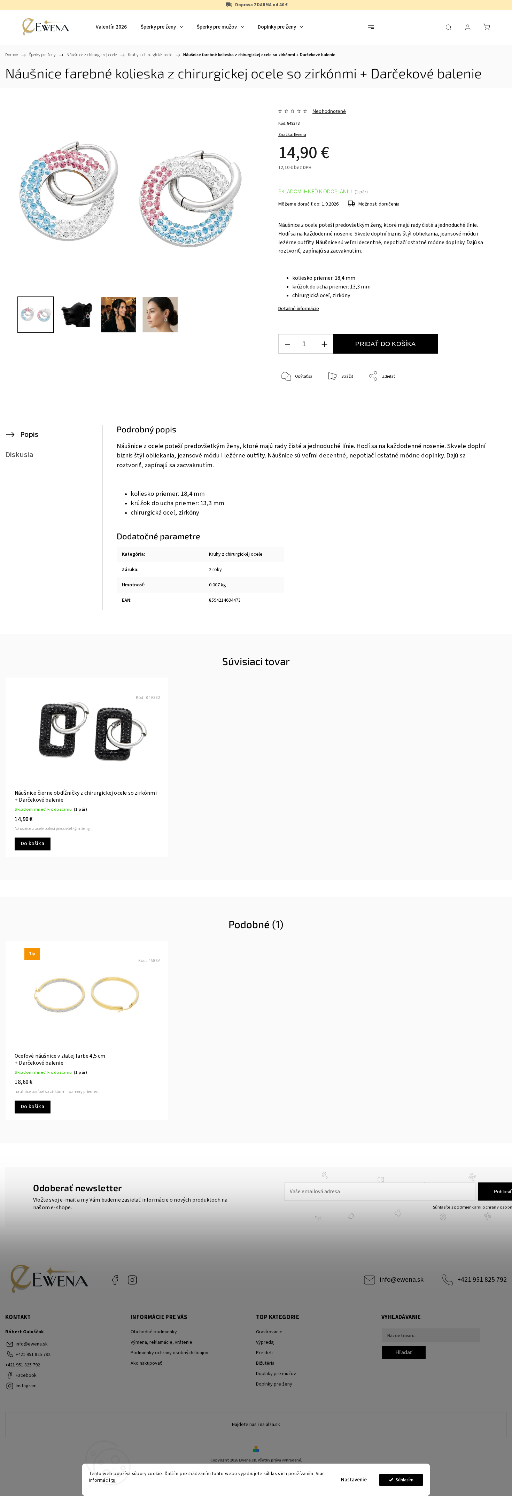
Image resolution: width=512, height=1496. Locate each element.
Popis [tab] (29, 434)
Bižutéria (265, 1363)
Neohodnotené (329, 111)
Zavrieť (472, 399)
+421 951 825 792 (482, 1280)
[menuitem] (111, 27)
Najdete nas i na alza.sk (256, 1424)
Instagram (132, 1280)
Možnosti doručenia (378, 204)
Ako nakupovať (146, 1363)
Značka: (292, 135)
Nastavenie (354, 1479)
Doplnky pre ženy (274, 1384)
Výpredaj (265, 1342)
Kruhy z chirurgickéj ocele (236, 554)
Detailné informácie (298, 308)
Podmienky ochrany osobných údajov (169, 1352)
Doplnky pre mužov (276, 1373)
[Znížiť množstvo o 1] (287, 344)
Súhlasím (404, 1479)
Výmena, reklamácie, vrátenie (161, 1342)
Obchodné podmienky (154, 1331)
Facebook (115, 1280)
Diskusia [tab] (19, 454)
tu (113, 1480)
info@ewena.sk (402, 1280)
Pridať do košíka (385, 343)
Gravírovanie (269, 1331)
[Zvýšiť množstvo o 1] (324, 344)
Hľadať (403, 1352)
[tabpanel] (87, 767)
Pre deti (264, 1352)
